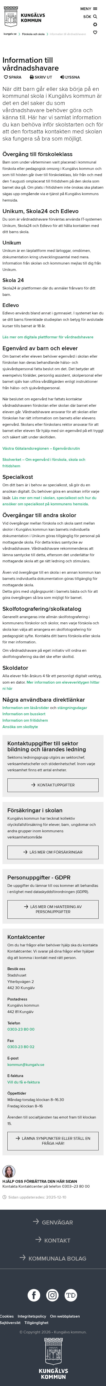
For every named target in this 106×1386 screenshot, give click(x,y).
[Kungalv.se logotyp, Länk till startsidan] (24, 17)
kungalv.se (10, 34)
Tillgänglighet (36, 1322)
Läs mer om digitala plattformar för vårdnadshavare (47, 337)
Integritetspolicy (32, 1316)
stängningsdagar (72, 707)
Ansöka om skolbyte (20, 726)
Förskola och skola (33, 34)
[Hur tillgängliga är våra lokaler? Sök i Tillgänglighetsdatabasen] (72, 1295)
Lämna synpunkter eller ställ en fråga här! (55, 1141)
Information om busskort (23, 714)
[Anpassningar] (95, 25)
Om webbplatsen (65, 1316)
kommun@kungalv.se (25, 1064)
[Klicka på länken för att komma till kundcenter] (8, 1171)
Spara (15, 78)
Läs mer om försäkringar (56, 852)
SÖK (88, 16)
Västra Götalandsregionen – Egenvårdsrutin (41, 448)
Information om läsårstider (26, 707)
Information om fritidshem (25, 720)
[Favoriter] (95, 33)
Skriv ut (43, 77)
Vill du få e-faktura (23, 1082)
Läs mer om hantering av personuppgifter (55, 909)
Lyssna (72, 77)
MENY (86, 8)
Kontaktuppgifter (55, 785)
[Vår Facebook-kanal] (35, 1295)
